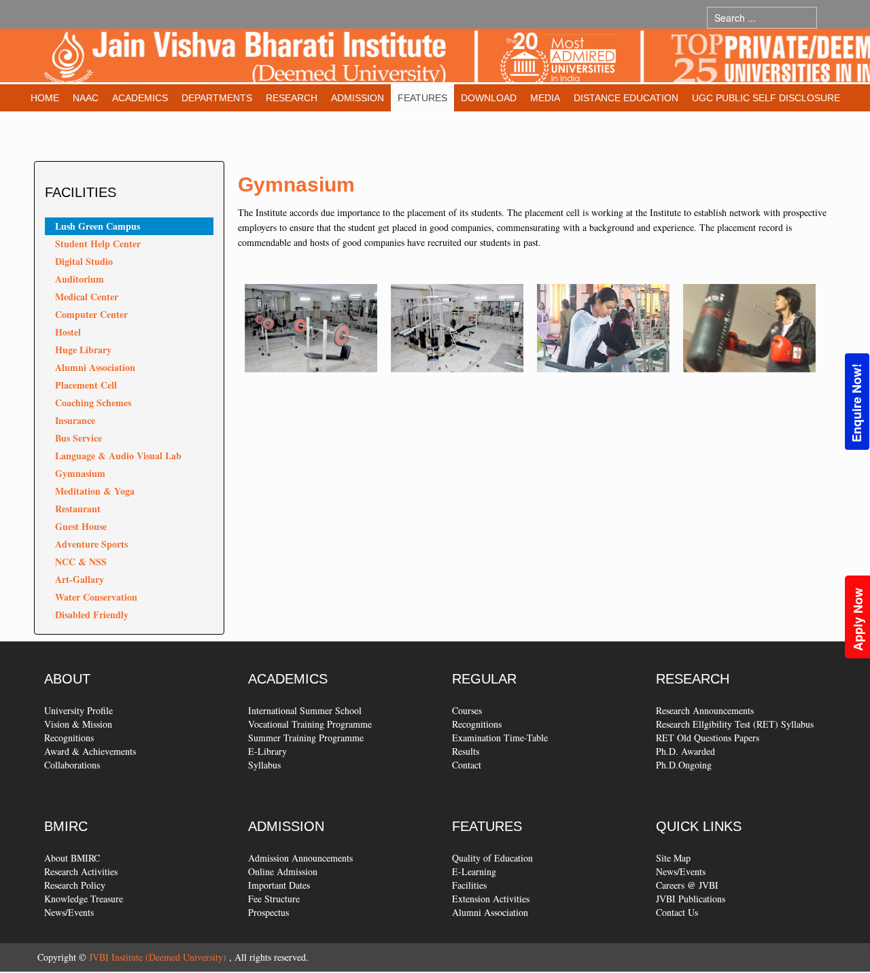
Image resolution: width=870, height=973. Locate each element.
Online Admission (282, 871)
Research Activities (81, 871)
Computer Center (91, 314)
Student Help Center (98, 243)
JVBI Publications (690, 898)
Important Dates (279, 885)
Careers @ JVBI (687, 885)
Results (465, 751)
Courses (467, 710)
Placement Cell (86, 385)
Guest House (81, 526)
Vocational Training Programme (310, 724)
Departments (216, 97)
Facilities (469, 885)
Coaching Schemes (93, 402)
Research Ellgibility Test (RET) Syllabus (735, 724)
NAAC (86, 97)
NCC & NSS (81, 561)
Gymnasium (80, 473)
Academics (140, 97)
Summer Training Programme (306, 737)
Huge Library (83, 349)
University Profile (78, 710)
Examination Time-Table (500, 737)
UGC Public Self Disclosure (766, 97)
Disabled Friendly (91, 614)
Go (830, 17)
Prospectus (268, 912)
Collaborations (72, 764)
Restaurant (78, 508)
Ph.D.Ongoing (684, 764)
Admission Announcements (300, 857)
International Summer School (305, 710)
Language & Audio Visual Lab (118, 455)
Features (422, 97)
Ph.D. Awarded (685, 751)
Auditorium (79, 279)
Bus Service (78, 438)
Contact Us (677, 912)
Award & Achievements (90, 751)
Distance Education (626, 97)
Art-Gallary (79, 579)
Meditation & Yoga (95, 491)
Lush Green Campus (97, 226)
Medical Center (86, 296)
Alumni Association (95, 367)
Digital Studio (84, 261)
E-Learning (474, 871)
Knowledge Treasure (83, 898)
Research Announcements (705, 710)
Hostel (68, 332)
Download (489, 97)
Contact (466, 764)
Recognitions (69, 737)
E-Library (267, 751)
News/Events (69, 912)
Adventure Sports (91, 544)
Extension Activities (490, 898)
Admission (357, 97)
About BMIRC (72, 857)
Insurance (75, 420)
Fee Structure (274, 898)
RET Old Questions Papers (707, 737)
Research (291, 97)
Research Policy (74, 885)
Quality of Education (492, 857)
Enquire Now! (856, 403)
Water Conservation (96, 597)
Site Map (673, 857)
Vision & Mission (78, 724)
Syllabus (264, 764)
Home (45, 97)
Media (545, 97)
